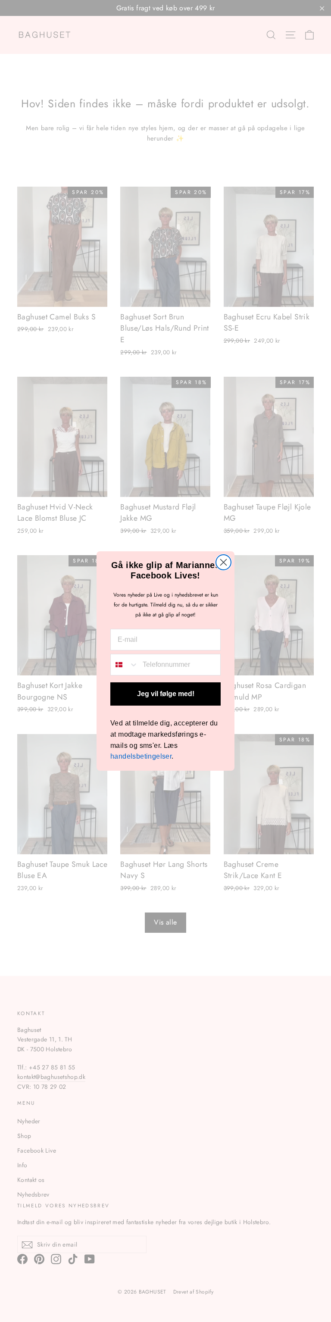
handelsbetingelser (141, 756)
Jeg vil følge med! (165, 693)
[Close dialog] (223, 562)
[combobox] (124, 664)
